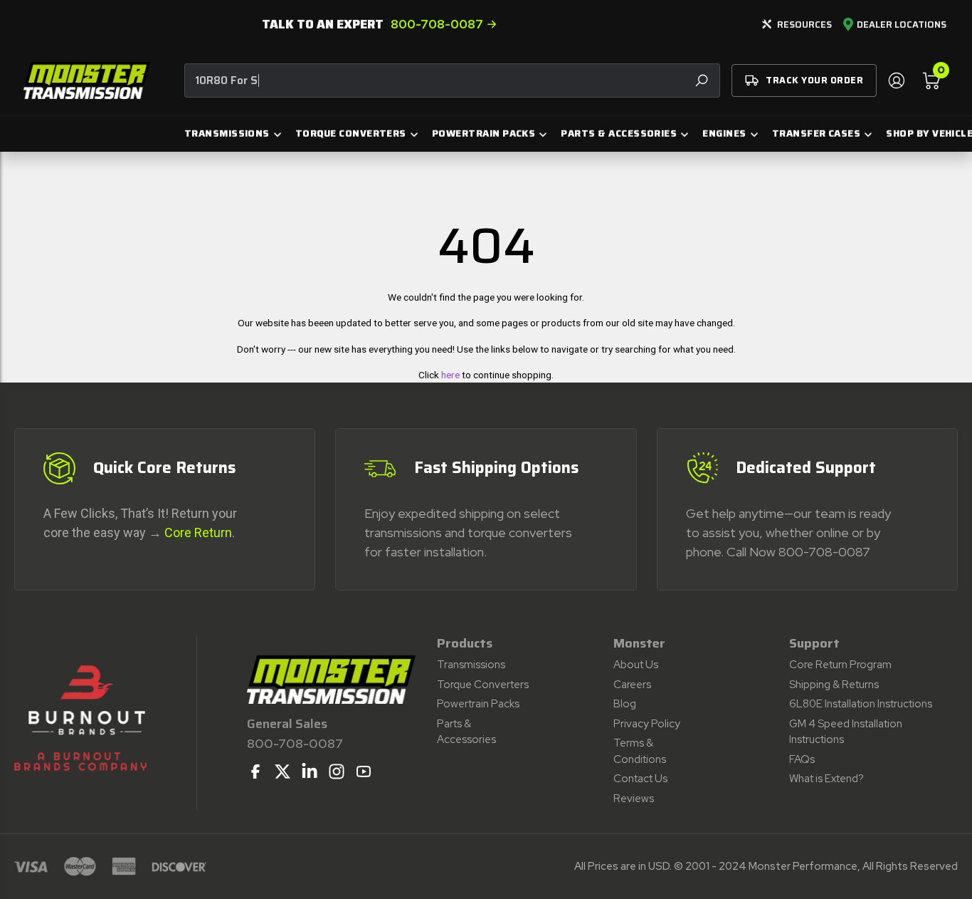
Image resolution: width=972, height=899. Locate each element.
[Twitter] (282, 771)
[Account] (896, 80)
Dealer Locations (901, 25)
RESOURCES (804, 24)
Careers (632, 684)
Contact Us (640, 778)
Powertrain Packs (478, 704)
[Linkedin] (309, 771)
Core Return (198, 532)
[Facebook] (255, 771)
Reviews (633, 798)
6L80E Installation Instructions (860, 704)
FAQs (802, 759)
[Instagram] (336, 771)
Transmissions (471, 665)
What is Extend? (826, 778)
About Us (635, 665)
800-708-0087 (437, 24)
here (450, 374)
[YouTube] (363, 771)
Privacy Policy (646, 724)
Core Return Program (840, 665)
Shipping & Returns (834, 684)
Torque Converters (483, 684)
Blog (624, 704)
